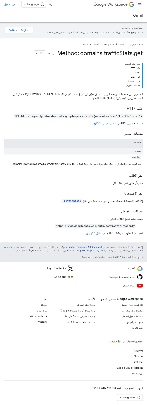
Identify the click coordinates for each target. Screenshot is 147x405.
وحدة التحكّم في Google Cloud (80, 316)
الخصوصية (129, 388)
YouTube (42, 322)
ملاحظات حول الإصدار (132, 316)
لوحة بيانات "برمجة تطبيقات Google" (77, 310)
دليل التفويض (93, 233)
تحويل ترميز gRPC (105, 123)
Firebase (138, 362)
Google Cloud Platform (130, 367)
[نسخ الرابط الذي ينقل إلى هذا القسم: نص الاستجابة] (120, 194)
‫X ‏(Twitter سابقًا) (39, 316)
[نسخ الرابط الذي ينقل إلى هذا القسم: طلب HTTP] (123, 109)
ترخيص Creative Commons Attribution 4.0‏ (88, 247)
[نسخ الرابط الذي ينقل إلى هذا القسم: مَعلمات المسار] (120, 134)
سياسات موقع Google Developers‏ (91, 250)
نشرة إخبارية (42, 310)
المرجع (85, 44)
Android (138, 350)
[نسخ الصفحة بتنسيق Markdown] (42, 54)
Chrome (138, 356)
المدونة (44, 304)
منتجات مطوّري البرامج (132, 310)
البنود (140, 388)
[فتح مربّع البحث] (50, 4)
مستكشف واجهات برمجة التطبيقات (79, 322)
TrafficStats (71, 201)
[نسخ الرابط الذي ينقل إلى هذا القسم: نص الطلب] (125, 176)
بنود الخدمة (137, 327)
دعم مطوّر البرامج (135, 322)
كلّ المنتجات (137, 373)
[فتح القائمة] (139, 4)
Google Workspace (114, 44)
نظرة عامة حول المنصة (132, 304)
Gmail (138, 15)
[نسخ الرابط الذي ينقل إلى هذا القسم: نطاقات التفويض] (117, 211)
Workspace (117, 4)
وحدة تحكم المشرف (86, 304)
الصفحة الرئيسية (136, 44)
